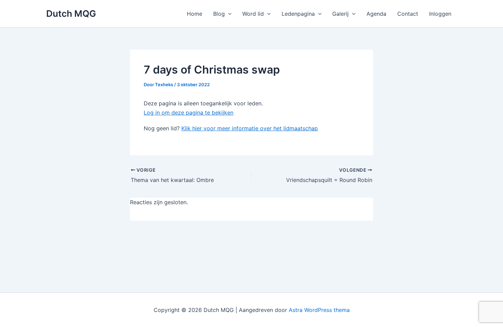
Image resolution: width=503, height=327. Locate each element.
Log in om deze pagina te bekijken (188, 112)
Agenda (376, 13)
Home (194, 13)
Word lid (253, 13)
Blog (219, 13)
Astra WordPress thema (319, 309)
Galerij (340, 13)
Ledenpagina (298, 13)
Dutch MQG (71, 13)
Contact (407, 13)
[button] (228, 13)
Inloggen (440, 13)
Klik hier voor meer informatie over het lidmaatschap (249, 128)
